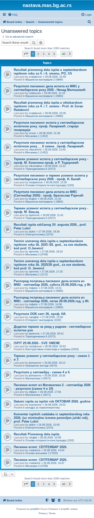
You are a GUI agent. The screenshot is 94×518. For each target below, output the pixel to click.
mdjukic (33, 287)
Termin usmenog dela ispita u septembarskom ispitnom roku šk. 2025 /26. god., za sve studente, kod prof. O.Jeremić (51, 244)
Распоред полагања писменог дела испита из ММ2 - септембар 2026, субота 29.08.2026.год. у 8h (52, 282)
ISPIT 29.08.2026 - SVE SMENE (37, 343)
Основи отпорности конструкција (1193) (49, 185)
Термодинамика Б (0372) (40, 168)
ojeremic (34, 251)
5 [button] (54, 54)
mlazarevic (35, 149)
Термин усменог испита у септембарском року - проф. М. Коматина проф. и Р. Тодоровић (51, 160)
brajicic (33, 198)
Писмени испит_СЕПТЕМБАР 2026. (40, 447)
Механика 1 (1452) (36, 136)
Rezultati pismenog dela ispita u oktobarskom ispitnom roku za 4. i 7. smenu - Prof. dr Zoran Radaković (48, 106)
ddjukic (33, 391)
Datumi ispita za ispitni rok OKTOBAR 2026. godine (52, 401)
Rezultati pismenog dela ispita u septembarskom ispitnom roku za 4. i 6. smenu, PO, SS (50, 71)
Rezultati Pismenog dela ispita (36, 434)
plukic (32, 231)
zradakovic (35, 76)
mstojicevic (35, 346)
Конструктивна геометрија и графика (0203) (52, 349)
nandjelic (34, 317)
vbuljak (33, 437)
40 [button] (63, 54)
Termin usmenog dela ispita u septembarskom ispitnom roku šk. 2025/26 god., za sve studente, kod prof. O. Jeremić (50, 264)
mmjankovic (36, 182)
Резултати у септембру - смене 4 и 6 (42, 372)
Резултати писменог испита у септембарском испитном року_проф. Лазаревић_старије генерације (49, 126)
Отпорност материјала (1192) (43, 320)
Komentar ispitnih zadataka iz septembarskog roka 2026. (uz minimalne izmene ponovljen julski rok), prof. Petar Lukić (51, 417)
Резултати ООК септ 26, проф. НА (40, 314)
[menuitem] (13, 15)
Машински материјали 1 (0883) (44, 96)
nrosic (32, 133)
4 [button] (49, 54)
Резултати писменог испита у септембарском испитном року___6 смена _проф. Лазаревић (49, 144)
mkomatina (35, 165)
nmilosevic (35, 93)
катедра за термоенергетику (42, 407)
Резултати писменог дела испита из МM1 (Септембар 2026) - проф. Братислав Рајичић (48, 193)
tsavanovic (35, 404)
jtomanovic (35, 362)
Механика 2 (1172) (36, 274)
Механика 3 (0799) (36, 254)
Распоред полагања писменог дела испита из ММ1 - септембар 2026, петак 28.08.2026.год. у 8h (51, 299)
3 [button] (43, 54)
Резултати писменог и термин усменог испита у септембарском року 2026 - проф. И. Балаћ (51, 177)
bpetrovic (34, 215)
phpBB (34, 509)
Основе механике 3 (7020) (41, 453)
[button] (25, 54)
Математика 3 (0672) (38, 378)
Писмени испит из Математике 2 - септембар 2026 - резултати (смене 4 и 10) (52, 386)
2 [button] (38, 54)
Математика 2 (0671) (38, 394)
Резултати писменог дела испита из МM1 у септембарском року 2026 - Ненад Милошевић (50, 88)
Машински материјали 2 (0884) (44, 79)
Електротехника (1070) (39, 234)
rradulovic (34, 450)
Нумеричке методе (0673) (41, 365)
